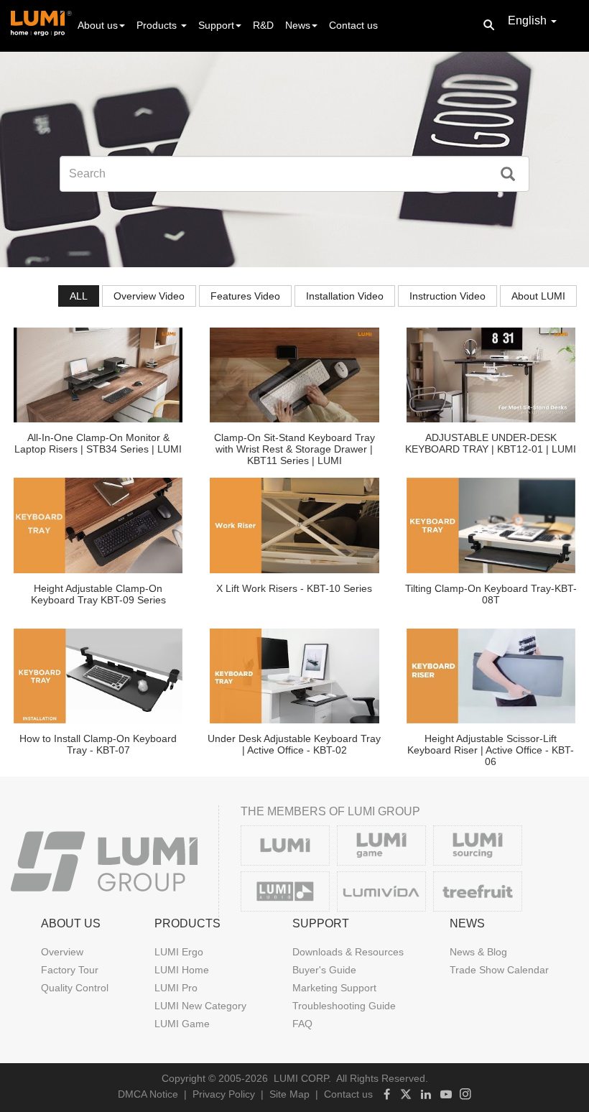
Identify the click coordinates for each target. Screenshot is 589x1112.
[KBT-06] (491, 676)
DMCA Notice (148, 1094)
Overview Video (149, 296)
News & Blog (478, 952)
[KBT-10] (294, 525)
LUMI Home (181, 970)
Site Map (289, 1094)
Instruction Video (447, 296)
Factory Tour (69, 970)
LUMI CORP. (302, 1078)
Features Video (245, 296)
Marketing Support (334, 987)
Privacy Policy (224, 1094)
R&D (263, 25)
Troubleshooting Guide (344, 1005)
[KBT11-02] (294, 375)
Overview (62, 952)
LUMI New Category (200, 1005)
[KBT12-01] (491, 375)
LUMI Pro (176, 987)
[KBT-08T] (491, 525)
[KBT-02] (294, 676)
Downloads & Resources (348, 952)
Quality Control (74, 987)
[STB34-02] (98, 375)
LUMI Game (182, 1023)
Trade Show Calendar (499, 970)
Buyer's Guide (324, 970)
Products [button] (158, 25)
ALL (79, 296)
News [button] (297, 25)
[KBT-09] (98, 525)
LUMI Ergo (178, 952)
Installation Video (345, 296)
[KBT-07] (98, 676)
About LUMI (538, 296)
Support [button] (216, 25)
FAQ (302, 1023)
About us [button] (98, 25)
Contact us (353, 25)
